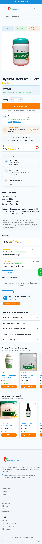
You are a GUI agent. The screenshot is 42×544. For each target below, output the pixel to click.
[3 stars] (6, 83)
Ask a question (7, 292)
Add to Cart (22, 106)
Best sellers (5, 486)
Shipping (5, 506)
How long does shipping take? (14, 323)
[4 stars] (7, 83)
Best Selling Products (14, 24)
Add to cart (10, 387)
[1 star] (2, 83)
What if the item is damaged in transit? (17, 334)
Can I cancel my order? (11, 340)
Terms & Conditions (9, 523)
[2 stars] (4, 83)
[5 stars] (9, 83)
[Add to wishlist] (15, 355)
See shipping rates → (14, 122)
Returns (4, 509)
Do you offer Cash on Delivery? (14, 329)
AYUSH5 (35, 130)
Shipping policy (7, 529)
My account (6, 512)
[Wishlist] (30, 8)
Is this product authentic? (12, 318)
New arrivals (6, 489)
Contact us (6, 503)
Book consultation (10, 303)
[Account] (34, 8)
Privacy (4, 520)
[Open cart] (38, 8)
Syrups (4, 494)
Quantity (5, 100)
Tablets (4, 492)
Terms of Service (8, 526)
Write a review (7, 272)
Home (3, 24)
